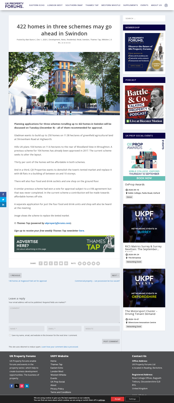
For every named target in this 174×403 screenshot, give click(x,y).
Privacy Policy (57, 389)
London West (56, 371)
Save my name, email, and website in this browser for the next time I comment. (44, 335)
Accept (117, 399)
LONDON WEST (55, 5)
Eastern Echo (56, 368)
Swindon (85, 39)
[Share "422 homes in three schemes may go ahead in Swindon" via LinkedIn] (55, 263)
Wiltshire (105, 39)
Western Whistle (58, 375)
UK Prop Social (57, 382)
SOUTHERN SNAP (74, 5)
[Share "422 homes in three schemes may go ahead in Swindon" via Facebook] (40, 263)
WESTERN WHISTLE (111, 5)
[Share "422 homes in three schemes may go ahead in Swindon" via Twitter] (45, 263)
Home (53, 361)
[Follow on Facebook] (12, 386)
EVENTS (144, 5)
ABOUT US (156, 5)
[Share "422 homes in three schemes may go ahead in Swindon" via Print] (66, 263)
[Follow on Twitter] (17, 386)
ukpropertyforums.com (57, 223)
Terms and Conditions (60, 392)
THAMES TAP (92, 5)
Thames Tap (95, 39)
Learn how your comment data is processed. (59, 347)
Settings (132, 399)
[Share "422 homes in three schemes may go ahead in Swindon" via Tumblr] (50, 263)
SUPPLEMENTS (130, 5)
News (63, 39)
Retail (79, 39)
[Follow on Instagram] (22, 386)
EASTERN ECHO (37, 5)
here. (82, 230)
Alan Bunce (30, 39)
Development (54, 39)
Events (53, 378)
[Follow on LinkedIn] (27, 386)
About (53, 385)
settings (101, 400)
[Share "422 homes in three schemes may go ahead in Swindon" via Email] (61, 263)
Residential (71, 39)
